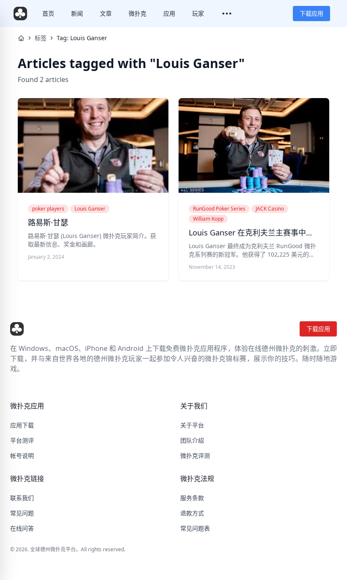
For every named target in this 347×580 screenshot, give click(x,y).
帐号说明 (22, 455)
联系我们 (22, 498)
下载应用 (311, 13)
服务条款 (192, 498)
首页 (48, 13)
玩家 (198, 13)
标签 (41, 38)
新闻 (77, 13)
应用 (169, 13)
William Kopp (208, 218)
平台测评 (22, 440)
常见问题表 (195, 528)
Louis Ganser (89, 208)
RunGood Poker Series (219, 208)
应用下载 (22, 425)
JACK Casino (270, 208)
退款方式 (192, 513)
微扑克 (137, 13)
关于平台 (192, 425)
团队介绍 (192, 440)
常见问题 (22, 513)
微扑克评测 (195, 455)
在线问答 (22, 528)
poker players (48, 208)
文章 (106, 13)
